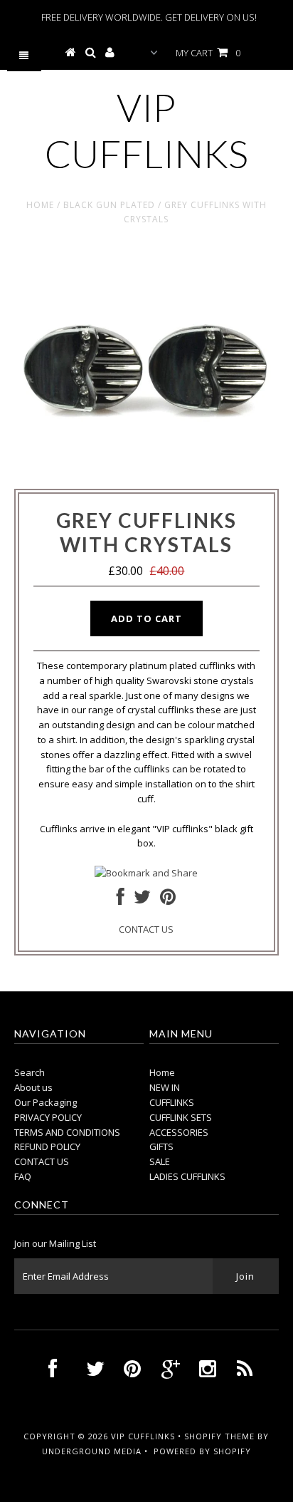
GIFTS (161, 1146)
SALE (159, 1161)
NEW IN (164, 1087)
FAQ (22, 1176)
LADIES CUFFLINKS (187, 1176)
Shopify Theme (219, 1436)
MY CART (208, 52)
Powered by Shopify (202, 1451)
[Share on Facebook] (120, 900)
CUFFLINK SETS (180, 1117)
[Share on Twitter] (142, 900)
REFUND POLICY (47, 1146)
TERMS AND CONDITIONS (67, 1132)
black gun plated (109, 205)
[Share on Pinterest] (168, 900)
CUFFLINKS (171, 1102)
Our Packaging (45, 1102)
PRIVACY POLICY (48, 1117)
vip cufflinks (146, 130)
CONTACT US (146, 929)
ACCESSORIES (178, 1132)
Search (29, 1072)
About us (33, 1087)
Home (40, 205)
